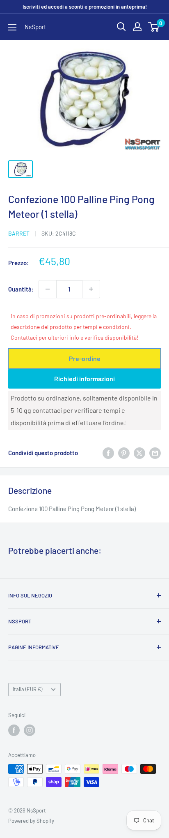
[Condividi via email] (155, 453)
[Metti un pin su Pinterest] (124, 453)
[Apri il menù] (12, 27)
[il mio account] (137, 26)
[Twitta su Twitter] (139, 453)
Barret (19, 233)
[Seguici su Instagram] (29, 730)
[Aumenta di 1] (91, 289)
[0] (154, 27)
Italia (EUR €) (27, 689)
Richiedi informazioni (84, 378)
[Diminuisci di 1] (47, 289)
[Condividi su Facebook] (108, 453)
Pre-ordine (84, 358)
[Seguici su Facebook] (14, 730)
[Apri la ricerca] (121, 26)
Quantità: (21, 289)
